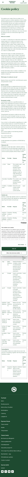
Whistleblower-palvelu (7, 457)
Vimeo (8, 164)
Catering (3, 413)
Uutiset (3, 468)
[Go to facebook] (2, 471)
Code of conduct (5, 460)
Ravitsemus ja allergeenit (7, 438)
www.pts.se (7, 74)
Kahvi (2, 401)
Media (2, 427)
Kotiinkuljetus (4, 410)
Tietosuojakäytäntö (6, 441)
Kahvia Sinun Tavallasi (7, 407)
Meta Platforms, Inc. (9, 263)
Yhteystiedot (4, 430)
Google (9, 273)
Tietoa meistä (4, 424)
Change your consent (6, 137)
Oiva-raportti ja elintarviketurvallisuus (11, 450)
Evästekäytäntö (5, 444)
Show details (21, 244)
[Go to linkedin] (9, 471)
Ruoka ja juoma (5, 404)
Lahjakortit (4, 416)
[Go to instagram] (5, 471)
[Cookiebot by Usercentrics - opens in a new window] (21, 223)
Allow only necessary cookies (13, 252)
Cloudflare (9, 179)
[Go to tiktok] (12, 471)
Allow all (14, 248)
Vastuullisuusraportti (6, 447)
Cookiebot (3, 142)
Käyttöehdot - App (6, 454)
